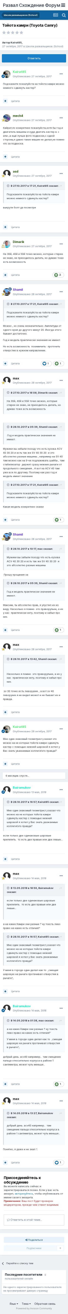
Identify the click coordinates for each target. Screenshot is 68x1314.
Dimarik (43, 392)
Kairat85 (16, 42)
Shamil (43, 426)
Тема (25, 1303)
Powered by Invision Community (34, 1308)
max (40, 548)
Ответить (34, 58)
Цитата (15, 100)
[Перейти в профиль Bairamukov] (7, 790)
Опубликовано (32, 76)
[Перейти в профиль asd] (7, 173)
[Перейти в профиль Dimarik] (7, 244)
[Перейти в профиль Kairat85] (7, 74)
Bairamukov (45, 887)
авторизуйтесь (24, 1193)
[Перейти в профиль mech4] (7, 118)
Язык (13, 1303)
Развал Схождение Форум (31, 5)
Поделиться (35, 1239)
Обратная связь (45, 1303)
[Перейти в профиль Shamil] (7, 292)
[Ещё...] (61, 74)
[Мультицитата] (5, 101)
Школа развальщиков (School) (44, 46)
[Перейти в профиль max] (7, 380)
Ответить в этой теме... (26, 1219)
